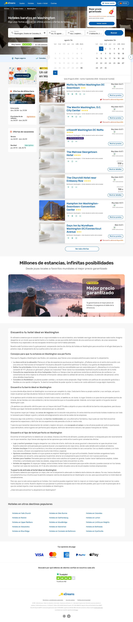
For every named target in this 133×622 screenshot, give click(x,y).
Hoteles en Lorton (93, 518)
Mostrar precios (116, 95)
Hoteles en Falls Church (21, 513)
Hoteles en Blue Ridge (20, 531)
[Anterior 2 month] (47, 57)
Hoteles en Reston (19, 518)
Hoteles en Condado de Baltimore (62, 531)
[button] (44, 33)
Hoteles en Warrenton (57, 527)
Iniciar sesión (102, 23)
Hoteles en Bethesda (94, 527)
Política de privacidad (83, 600)
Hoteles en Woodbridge (58, 522)
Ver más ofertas (82, 249)
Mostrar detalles (115, 169)
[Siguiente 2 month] (130, 57)
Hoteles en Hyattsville (94, 531)
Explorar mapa (21, 75)
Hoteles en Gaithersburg (58, 518)
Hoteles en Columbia (94, 513)
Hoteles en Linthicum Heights (97, 522)
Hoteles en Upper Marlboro (22, 522)
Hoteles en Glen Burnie (58, 513)
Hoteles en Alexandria (20, 527)
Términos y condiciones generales (53, 600)
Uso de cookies (70, 600)
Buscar (114, 33)
